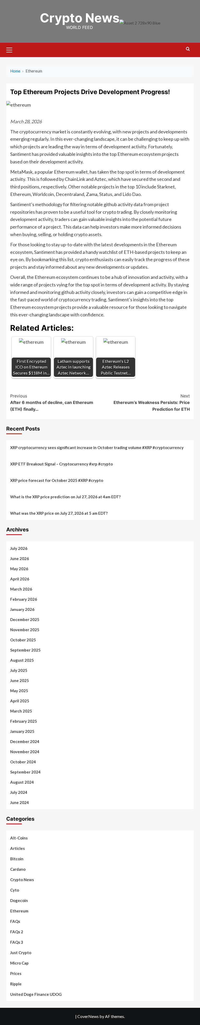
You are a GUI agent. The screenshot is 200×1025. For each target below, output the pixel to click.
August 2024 (22, 782)
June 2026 (19, 558)
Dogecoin (19, 900)
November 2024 (24, 751)
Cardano (18, 869)
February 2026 (23, 599)
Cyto (14, 890)
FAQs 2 (16, 931)
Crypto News (80, 18)
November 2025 (24, 629)
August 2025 (22, 660)
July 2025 (18, 670)
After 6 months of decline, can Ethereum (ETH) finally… (51, 402)
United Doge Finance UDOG (36, 994)
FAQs (15, 921)
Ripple (16, 983)
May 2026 (19, 568)
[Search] (188, 49)
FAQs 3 (16, 942)
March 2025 (21, 711)
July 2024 (18, 792)
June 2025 (19, 680)
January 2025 (22, 731)
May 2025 (19, 690)
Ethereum (19, 911)
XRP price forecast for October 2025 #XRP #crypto (56, 480)
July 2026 (18, 548)
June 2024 (19, 802)
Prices (15, 973)
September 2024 (25, 772)
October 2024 (23, 761)
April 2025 (19, 700)
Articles (17, 848)
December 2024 (24, 741)
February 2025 (23, 721)
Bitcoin (16, 858)
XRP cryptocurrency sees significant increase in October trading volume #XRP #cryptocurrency (97, 447)
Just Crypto (20, 952)
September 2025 (25, 650)
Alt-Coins (19, 838)
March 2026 (21, 589)
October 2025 (23, 639)
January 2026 (22, 609)
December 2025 (24, 619)
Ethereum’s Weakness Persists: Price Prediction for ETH (152, 402)
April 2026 (19, 578)
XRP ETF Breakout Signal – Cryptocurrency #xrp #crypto (61, 464)
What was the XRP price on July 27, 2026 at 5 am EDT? (59, 513)
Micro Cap (19, 963)
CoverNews (88, 1016)
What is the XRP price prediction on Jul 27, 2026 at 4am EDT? (65, 496)
